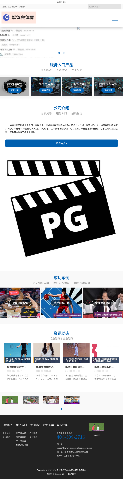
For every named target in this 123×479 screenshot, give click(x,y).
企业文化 (6, 433)
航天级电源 (21, 433)
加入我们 (6, 437)
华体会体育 (61, 1)
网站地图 (72, 474)
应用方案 (48, 425)
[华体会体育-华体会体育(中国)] (20, 18)
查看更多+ (61, 143)
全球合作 (62, 425)
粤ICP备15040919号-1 (56, 474)
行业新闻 (55, 338)
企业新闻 (68, 338)
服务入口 (21, 425)
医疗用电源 (21, 437)
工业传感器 (21, 440)
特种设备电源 (22, 444)
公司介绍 (7, 425)
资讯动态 (35, 425)
